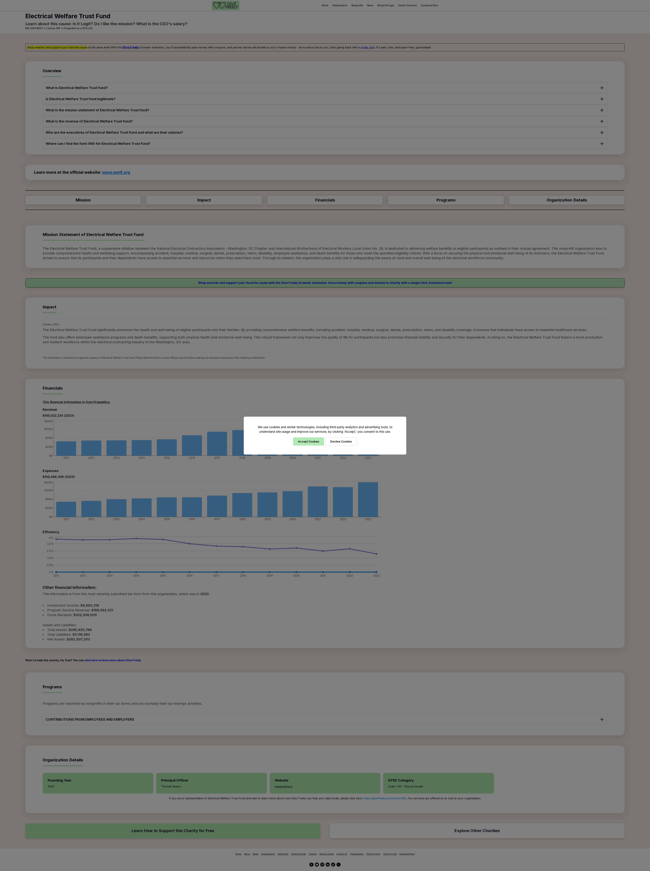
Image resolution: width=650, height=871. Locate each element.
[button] (325, 435)
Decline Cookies (341, 441)
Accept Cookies (308, 441)
